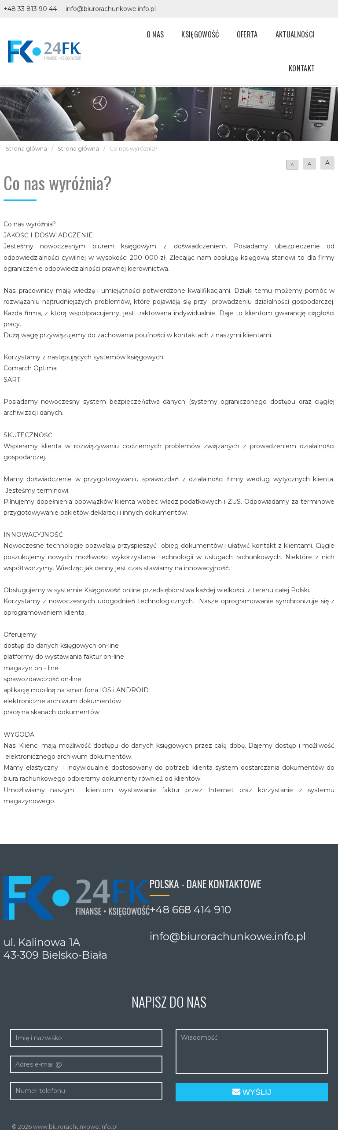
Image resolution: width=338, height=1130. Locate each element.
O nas (155, 34)
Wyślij (255, 1092)
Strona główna (26, 148)
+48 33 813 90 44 (30, 9)
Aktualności (295, 34)
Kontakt (302, 68)
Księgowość (200, 34)
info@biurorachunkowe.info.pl (111, 9)
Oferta (247, 34)
